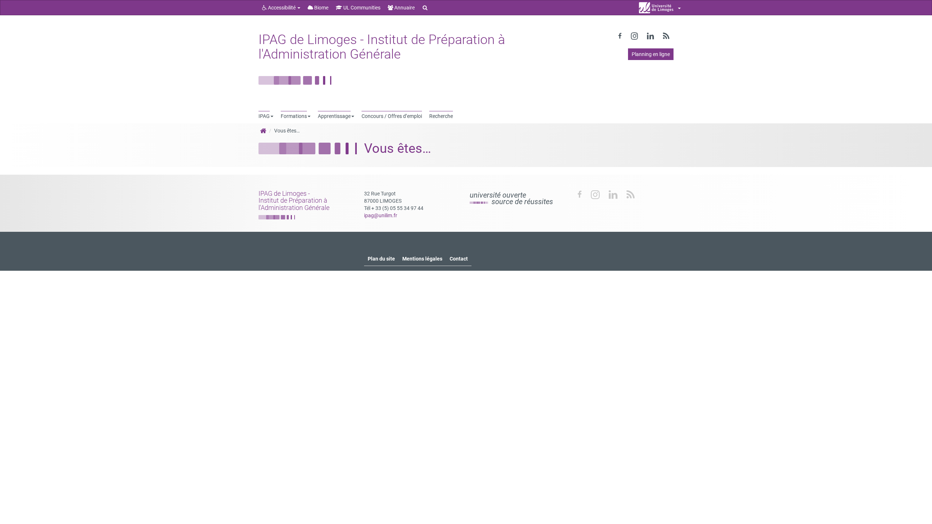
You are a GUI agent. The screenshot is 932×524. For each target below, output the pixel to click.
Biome (320, 8)
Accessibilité (282, 8)
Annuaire (404, 8)
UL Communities (361, 8)
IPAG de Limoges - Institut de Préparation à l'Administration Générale (381, 47)
